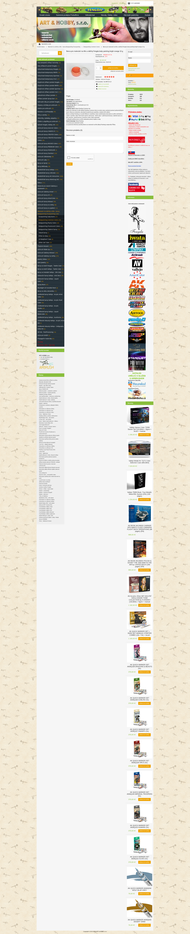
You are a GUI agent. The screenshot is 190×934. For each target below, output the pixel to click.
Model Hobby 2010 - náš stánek (46, 503)
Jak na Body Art (43, 472)
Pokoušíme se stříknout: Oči (46, 447)
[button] (102, 84)
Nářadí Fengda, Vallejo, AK (46, 125)
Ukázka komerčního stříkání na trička (48, 380)
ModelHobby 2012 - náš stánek (46, 417)
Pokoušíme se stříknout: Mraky (46, 501)
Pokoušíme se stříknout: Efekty (46, 408)
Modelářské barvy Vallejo (46, 170)
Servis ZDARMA (43, 519)
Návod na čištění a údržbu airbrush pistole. (49, 460)
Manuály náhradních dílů (45, 382)
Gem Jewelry (42, 262)
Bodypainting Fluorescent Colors (49, 226)
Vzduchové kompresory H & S (47, 79)
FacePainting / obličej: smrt (45, 510)
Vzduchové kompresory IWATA (47, 72)
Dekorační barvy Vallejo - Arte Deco (49, 275)
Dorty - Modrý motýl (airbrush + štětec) (48, 421)
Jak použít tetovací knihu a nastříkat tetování (50, 401)
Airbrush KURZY (43, 335)
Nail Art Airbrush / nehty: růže (46, 515)
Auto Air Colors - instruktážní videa (47, 474)
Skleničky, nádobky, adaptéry (47, 118)
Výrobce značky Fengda (45, 487)
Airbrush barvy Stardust (46, 153)
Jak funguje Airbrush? (44, 424)
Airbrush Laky (42, 160)
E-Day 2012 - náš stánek (45, 419)
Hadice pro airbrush (44, 108)
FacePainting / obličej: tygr (45, 508)
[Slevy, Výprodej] (136, 189)
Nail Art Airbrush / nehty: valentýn (47, 399)
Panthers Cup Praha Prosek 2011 (47, 449)
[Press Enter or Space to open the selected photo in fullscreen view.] (80, 71)
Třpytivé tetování (43, 246)
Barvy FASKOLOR (43, 389)
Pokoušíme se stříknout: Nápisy (47, 499)
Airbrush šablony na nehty (46, 256)
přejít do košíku (132, 84)
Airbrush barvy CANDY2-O (46, 131)
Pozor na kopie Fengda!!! (45, 428)
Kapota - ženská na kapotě (45, 492)
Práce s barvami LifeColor (45, 485)
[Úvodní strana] (95, 24)
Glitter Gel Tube (44, 242)
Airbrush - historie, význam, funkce (47, 426)
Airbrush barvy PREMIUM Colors (48, 147)
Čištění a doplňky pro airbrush (48, 121)
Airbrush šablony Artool (45, 192)
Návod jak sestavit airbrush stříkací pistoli (49, 435)
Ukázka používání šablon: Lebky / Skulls (49, 517)
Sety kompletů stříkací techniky (48, 63)
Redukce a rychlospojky (45, 112)
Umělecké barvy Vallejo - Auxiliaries (49, 317)
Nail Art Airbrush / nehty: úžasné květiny (48, 455)
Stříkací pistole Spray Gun (46, 98)
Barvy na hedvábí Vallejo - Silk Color (49, 272)
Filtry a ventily (42, 115)
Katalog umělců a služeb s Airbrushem (48, 415)
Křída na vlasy (43, 236)
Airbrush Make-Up (44, 249)
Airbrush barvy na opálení (46, 208)
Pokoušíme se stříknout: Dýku (46, 412)
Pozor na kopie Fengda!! (134, 165)
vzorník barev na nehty (44, 480)
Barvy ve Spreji (42, 163)
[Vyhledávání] (60, 53)
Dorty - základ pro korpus (45, 521)
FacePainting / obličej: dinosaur (46, 512)
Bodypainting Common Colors (48, 220)
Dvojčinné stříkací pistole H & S (48, 92)
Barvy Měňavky (43, 166)
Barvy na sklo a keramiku (46, 291)
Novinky (40, 342)
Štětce (40, 183)
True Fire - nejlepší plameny (46, 444)
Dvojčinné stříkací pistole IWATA (48, 85)
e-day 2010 (42, 451)
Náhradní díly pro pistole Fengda (48, 102)
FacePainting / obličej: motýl (45, 506)
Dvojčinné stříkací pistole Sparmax (49, 89)
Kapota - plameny (43, 403)
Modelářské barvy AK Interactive (48, 176)
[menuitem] (45, 15)
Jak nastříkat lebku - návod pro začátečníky (49, 396)
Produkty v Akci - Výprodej (46, 345)
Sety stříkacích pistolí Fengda (47, 66)
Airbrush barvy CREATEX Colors (48, 134)
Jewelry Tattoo (42, 259)
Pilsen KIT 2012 (43, 430)
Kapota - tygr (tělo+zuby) (45, 385)
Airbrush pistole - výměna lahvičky (47, 392)
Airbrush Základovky (44, 156)
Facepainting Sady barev (47, 217)
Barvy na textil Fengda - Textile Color (50, 266)
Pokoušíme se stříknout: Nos (46, 410)
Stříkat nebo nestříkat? (44, 481)
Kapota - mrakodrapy (44, 490)
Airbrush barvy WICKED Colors (48, 143)
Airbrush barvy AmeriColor (46, 198)
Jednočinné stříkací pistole (46, 95)
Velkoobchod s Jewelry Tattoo (46, 387)
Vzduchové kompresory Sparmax (48, 76)
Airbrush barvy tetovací (45, 201)
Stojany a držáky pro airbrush (47, 105)
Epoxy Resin (42, 284)
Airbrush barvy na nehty (46, 205)
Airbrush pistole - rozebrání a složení (48, 390)
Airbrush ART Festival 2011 (45, 505)
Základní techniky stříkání (45, 394)
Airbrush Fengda (105, 79)
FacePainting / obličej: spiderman (47, 513)
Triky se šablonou (43, 496)
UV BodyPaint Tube (45, 239)
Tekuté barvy (43, 233)
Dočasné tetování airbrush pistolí (47, 383)
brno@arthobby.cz (45, 359)
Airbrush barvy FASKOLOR (46, 150)
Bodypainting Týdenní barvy (48, 229)
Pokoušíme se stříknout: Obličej (46, 446)
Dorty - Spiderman (43, 453)
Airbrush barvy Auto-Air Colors (48, 128)
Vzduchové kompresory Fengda (48, 69)
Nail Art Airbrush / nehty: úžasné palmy (48, 398)
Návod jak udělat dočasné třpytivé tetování (49, 467)
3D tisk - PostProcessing (45, 332)
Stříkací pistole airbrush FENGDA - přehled (49, 462)
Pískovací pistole (43, 483)
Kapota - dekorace (43, 494)
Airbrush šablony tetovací (46, 253)
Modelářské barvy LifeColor (47, 173)
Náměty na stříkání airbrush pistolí (47, 437)
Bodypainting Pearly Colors (47, 223)
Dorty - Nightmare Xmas (45, 414)
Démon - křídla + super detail (46, 488)
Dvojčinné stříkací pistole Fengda (48, 82)
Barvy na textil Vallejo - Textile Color (49, 269)
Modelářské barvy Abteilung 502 (48, 179)
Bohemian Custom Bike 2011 (46, 423)
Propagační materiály (45, 339)
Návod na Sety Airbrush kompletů (47, 442)
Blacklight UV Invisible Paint (47, 288)
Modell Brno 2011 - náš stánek (46, 497)
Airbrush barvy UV (44, 195)
